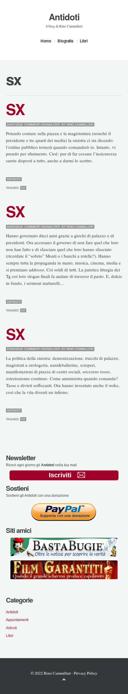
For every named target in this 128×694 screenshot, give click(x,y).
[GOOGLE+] (120, 179)
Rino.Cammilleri (80, 124)
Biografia (65, 41)
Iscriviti (60, 475)
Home (45, 41)
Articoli (11, 628)
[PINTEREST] (111, 179)
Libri (84, 41)
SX (15, 109)
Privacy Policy (85, 673)
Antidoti (64, 16)
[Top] (64, 679)
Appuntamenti (17, 620)
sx (23, 187)
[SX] (106, 179)
